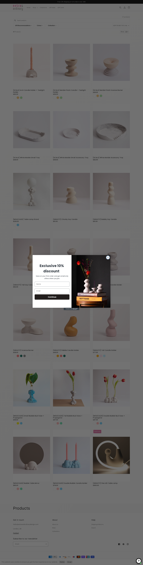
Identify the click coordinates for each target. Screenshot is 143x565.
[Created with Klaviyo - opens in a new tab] (71, 309)
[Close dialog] (108, 257)
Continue (52, 297)
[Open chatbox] (138, 561)
